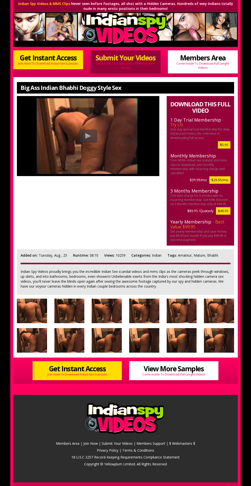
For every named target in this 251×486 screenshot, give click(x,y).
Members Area (202, 61)
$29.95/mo (219, 180)
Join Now (90, 443)
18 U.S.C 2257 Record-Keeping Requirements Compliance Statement (125, 457)
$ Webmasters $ (182, 443)
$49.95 (223, 210)
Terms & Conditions (138, 450)
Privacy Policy (107, 450)
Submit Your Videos (126, 61)
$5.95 (224, 144)
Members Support (151, 443)
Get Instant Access (48, 59)
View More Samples (173, 370)
